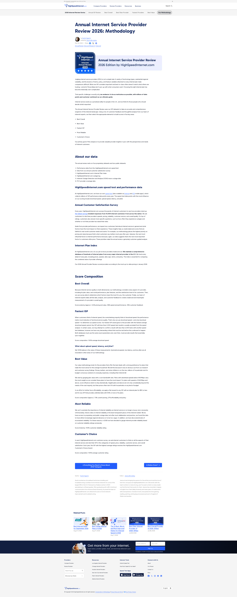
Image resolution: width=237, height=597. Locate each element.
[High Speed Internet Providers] (75, 6)
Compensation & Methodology (102, 592)
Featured (98, 46)
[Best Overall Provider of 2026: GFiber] (155, 521)
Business (138, 6)
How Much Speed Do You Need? (128, 566)
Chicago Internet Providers (98, 566)
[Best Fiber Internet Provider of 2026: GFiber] (137, 521)
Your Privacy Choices (131, 592)
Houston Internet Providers (98, 569)
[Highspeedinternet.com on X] (152, 576)
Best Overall (108, 12)
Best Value (151, 12)
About (149, 563)
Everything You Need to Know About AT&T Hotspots (97, 466)
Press (149, 572)
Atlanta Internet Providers (98, 579)
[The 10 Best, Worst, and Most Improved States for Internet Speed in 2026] (118, 521)
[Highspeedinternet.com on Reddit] (158, 576)
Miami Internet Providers (98, 575)
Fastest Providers (138, 12)
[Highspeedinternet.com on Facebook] (149, 576)
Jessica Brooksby (91, 40)
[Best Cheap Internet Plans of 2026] (100, 521)
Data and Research (89, 46)
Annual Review (79, 46)
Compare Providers (100, 6)
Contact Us (150, 569)
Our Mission (150, 566)
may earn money (70, 1)
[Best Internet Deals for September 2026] (81, 521)
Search (168, 6)
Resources (128, 6)
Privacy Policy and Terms (117, 592)
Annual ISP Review (95, 12)
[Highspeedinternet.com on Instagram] (155, 576)
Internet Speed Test (124, 563)
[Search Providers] (82, 571)
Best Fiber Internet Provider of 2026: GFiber (136, 528)
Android (126, 193)
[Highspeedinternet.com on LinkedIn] (161, 576)
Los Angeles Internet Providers (99, 563)
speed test (108, 193)
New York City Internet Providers (100, 572)
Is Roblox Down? (152, 465)
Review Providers (116, 6)
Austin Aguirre (86, 38)
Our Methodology (164, 12)
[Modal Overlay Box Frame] (118, 547)
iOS (134, 193)
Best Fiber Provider (122, 12)
